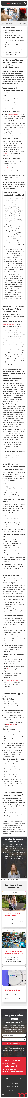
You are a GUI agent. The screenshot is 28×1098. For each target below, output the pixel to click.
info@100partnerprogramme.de (14, 1071)
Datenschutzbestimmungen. (16, 1051)
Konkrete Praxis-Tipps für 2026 (13, 50)
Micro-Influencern (11, 724)
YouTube (6, 168)
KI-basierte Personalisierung (12, 680)
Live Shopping (20, 777)
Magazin (17, 23)
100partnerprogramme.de (7, 23)
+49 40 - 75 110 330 (10, 1069)
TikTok (16, 166)
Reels (21, 518)
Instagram (21, 166)
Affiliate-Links (6, 153)
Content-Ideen (11, 669)
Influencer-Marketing (8, 324)
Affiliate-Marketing (14, 114)
